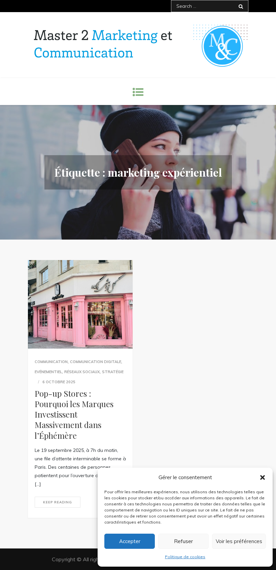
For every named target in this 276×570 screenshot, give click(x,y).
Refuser (183, 541)
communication (51, 361)
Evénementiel (48, 371)
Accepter (129, 541)
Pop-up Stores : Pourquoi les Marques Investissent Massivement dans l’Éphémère (74, 414)
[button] (262, 477)
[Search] (240, 6)
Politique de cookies (185, 556)
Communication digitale (95, 361)
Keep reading (57, 502)
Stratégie (113, 371)
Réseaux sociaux (82, 371)
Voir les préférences (239, 541)
